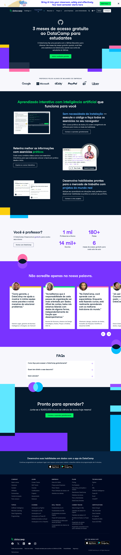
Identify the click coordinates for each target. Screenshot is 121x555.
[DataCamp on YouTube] (29, 544)
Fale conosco (15, 499)
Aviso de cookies (29, 548)
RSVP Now (104, 3)
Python (94, 482)
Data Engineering (16, 513)
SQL (93, 488)
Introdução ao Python (38, 508)
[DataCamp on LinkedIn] (24, 544)
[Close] (118, 4)
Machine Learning (16, 510)
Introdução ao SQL (37, 510)
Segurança (75, 548)
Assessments (35, 496)
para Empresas (68, 10)
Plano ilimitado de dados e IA (60, 490)
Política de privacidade (16, 548)
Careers (13, 488)
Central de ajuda (16, 496)
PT (94, 10)
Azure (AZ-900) (96, 521)
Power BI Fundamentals (59, 518)
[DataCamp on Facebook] (12, 544)
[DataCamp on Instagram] (35, 544)
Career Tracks (36, 482)
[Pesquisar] (89, 10)
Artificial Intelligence (98, 490)
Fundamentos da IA (57, 508)
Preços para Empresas (58, 485)
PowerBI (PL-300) (97, 519)
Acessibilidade (67, 548)
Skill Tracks (35, 485)
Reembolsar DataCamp (79, 492)
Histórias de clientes (58, 493)
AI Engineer (95, 516)
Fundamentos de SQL (58, 510)
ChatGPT (95, 499)
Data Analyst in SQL (78, 508)
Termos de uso (15, 552)
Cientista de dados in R (79, 515)
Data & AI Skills (56, 482)
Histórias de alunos (77, 495)
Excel (93, 496)
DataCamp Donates (78, 500)
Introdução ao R (36, 513)
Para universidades (77, 498)
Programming (15, 516)
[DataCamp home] (23, 539)
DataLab (34, 499)
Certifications (35, 490)
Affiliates (14, 490)
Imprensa (14, 485)
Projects (34, 493)
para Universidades (81, 10)
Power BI (94, 493)
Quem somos (15, 482)
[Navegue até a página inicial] (16, 10)
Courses (34, 488)
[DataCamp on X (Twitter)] (18, 544)
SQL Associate (96, 510)
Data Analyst (96, 508)
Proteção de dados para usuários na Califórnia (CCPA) (48, 548)
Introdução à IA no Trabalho (40, 521)
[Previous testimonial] (103, 334)
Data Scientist (96, 513)
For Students (75, 485)
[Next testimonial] (109, 334)
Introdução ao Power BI (38, 516)
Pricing (74, 482)
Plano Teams (55, 488)
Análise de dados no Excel (39, 519)
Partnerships (15, 493)
